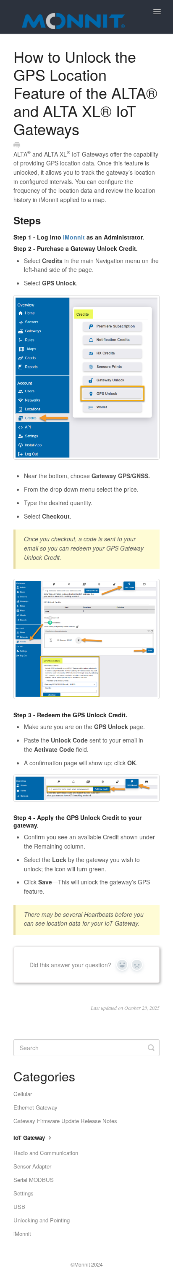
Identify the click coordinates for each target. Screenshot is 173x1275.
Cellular (22, 1094)
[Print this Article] (16, 145)
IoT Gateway (30, 1138)
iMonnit (74, 237)
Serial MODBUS (33, 1180)
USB (19, 1207)
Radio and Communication (45, 1153)
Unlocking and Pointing (41, 1220)
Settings (23, 1193)
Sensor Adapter (32, 1166)
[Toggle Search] (151, 1047)
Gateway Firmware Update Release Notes (65, 1121)
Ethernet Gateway (35, 1107)
